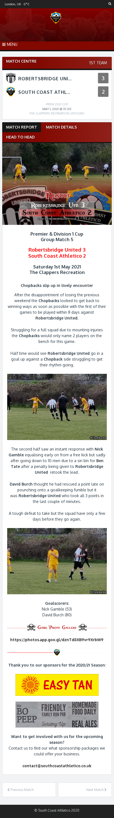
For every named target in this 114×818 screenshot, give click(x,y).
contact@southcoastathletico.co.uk (56, 765)
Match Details (61, 127)
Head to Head (20, 137)
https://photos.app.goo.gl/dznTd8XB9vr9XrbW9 (56, 639)
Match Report (21, 127)
